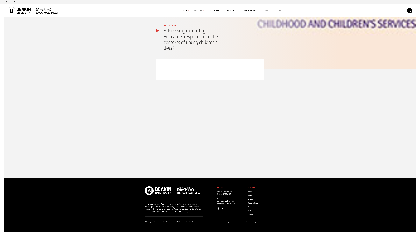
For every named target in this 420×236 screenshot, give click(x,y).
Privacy (219, 222)
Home (166, 25)
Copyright (227, 222)
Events (279, 10)
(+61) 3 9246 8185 (224, 194)
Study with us (231, 10)
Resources (214, 10)
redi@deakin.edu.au (224, 192)
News (266, 10)
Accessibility (245, 222)
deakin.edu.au (15, 2)
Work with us (250, 10)
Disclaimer (236, 222)
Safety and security (258, 222)
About (184, 10)
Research (198, 10)
